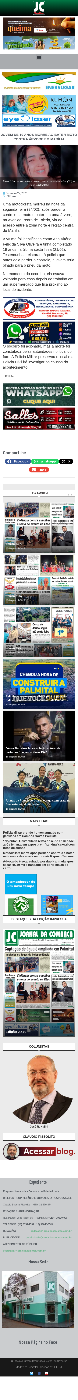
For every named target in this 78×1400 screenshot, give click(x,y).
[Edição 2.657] (39, 580)
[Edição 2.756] (39, 632)
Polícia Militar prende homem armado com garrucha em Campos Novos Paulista (33, 834)
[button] (39, 57)
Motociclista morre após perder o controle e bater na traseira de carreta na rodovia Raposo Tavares (38, 854)
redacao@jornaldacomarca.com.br (51, 1231)
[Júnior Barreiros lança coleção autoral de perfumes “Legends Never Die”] (39, 736)
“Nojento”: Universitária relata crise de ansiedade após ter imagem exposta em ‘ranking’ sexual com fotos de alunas (39, 844)
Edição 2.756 (14, 648)
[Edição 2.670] (39, 528)
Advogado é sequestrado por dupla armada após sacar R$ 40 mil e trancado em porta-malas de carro (38, 865)
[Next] (71, 495)
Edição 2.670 (14, 543)
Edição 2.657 (14, 596)
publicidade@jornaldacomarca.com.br (49, 1237)
